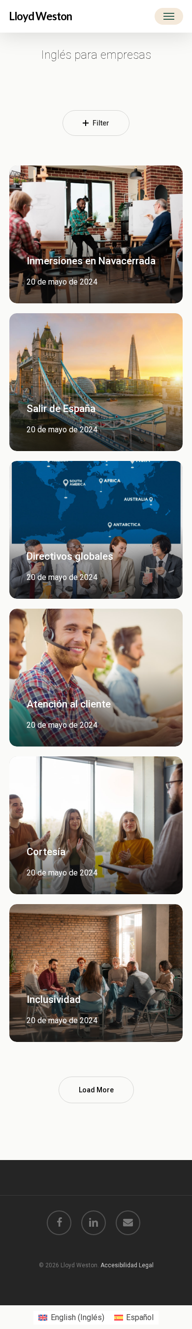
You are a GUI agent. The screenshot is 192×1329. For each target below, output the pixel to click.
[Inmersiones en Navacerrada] (96, 234)
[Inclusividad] (96, 973)
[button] (169, 16)
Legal (146, 1265)
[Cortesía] (96, 825)
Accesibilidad (119, 1265)
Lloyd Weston (40, 16)
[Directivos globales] (96, 530)
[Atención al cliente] (96, 678)
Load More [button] (96, 1090)
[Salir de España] (96, 382)
